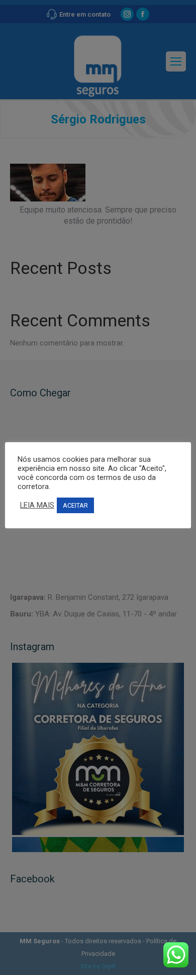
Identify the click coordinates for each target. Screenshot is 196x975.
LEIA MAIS (37, 505)
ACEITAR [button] (75, 505)
